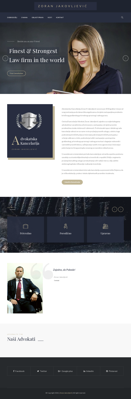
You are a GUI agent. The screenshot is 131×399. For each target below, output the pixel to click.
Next (125, 58)
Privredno (25, 233)
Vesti (50, 17)
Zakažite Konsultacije (72, 182)
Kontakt (60, 17)
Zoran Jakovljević (66, 393)
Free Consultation (16, 75)
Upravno (105, 233)
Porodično (65, 233)
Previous (5, 58)
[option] (65, 58)
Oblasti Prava (37, 17)
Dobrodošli (12, 17)
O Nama (24, 17)
